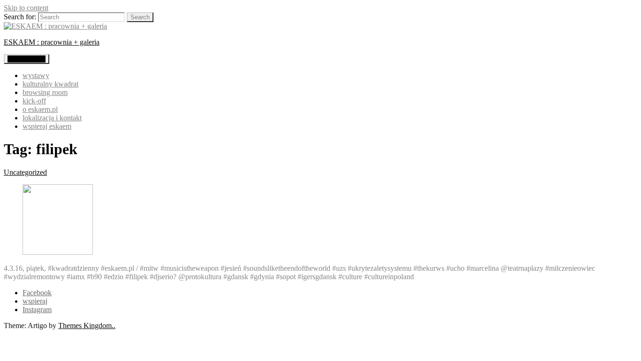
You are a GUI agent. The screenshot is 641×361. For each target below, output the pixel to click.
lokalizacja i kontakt (52, 118)
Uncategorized (25, 172)
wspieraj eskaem (47, 126)
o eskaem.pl (40, 109)
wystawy (36, 75)
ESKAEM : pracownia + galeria (51, 42)
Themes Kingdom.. (86, 326)
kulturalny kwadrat (50, 84)
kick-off (34, 101)
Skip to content (26, 8)
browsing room (45, 92)
